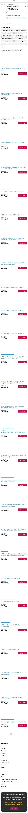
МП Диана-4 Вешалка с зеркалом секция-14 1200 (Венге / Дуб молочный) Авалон (12, 239)
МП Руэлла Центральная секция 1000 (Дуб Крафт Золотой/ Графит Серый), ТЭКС (12, 382)
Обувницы (20, 38)
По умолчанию (15, 50)
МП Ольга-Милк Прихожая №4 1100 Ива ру (12, 333)
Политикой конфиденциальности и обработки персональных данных (14, 803)
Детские (3, 755)
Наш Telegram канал (14, 15)
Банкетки (7, 43)
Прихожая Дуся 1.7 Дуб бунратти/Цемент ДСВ (13, 722)
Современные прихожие (20, 41)
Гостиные (3, 751)
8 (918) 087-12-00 (12, 5)
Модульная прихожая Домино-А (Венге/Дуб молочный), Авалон (12, 118)
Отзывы (3, 784)
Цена (2, 47)
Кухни (2, 746)
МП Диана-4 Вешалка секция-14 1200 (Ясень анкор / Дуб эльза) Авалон (13, 263)
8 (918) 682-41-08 (12, 8)
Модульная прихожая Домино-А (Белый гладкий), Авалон (11, 94)
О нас (2, 777)
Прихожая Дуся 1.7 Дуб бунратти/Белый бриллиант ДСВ (11, 698)
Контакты (3, 786)
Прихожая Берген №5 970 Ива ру (10, 649)
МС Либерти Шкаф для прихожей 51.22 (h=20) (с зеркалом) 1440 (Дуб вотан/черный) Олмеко (14, 554)
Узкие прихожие (7, 33)
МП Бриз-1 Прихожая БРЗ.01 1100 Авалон (12, 191)
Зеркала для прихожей (20, 35)
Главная (3, 774)
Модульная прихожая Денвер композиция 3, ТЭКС (13, 69)
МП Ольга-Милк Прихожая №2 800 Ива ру (12, 310)
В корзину (22, 73)
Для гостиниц (4, 765)
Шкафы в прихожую (7, 35)
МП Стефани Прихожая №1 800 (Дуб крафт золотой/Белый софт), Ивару (12, 407)
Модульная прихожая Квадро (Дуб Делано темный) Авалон (12, 143)
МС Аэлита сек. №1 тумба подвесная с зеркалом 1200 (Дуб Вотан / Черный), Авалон (13, 431)
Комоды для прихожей (7, 38)
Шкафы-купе (4, 760)
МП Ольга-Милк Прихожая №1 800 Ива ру (12, 287)
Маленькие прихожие (21, 30)
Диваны (3, 758)
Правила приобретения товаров (9, 779)
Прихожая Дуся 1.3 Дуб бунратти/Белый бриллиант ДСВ (11, 673)
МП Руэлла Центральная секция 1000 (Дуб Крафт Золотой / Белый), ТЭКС (12, 357)
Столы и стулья (5, 762)
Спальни (3, 748)
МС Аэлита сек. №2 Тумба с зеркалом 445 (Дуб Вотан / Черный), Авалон (13, 456)
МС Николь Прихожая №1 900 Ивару (11, 601)
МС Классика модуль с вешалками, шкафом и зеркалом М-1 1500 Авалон (13, 480)
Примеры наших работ (6, 781)
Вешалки (21, 43)
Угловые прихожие (20, 33)
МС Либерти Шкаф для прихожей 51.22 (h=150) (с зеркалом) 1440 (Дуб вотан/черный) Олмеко (13, 530)
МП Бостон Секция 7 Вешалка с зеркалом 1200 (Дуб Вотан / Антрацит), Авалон (13, 168)
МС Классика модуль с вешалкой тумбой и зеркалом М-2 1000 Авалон (12, 505)
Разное (3, 767)
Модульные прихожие (7, 30)
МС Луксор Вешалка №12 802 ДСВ (10, 578)
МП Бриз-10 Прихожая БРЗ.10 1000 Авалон (12, 215)
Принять (14, 808)
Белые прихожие (7, 41)
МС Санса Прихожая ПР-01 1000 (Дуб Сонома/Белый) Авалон (13, 625)
